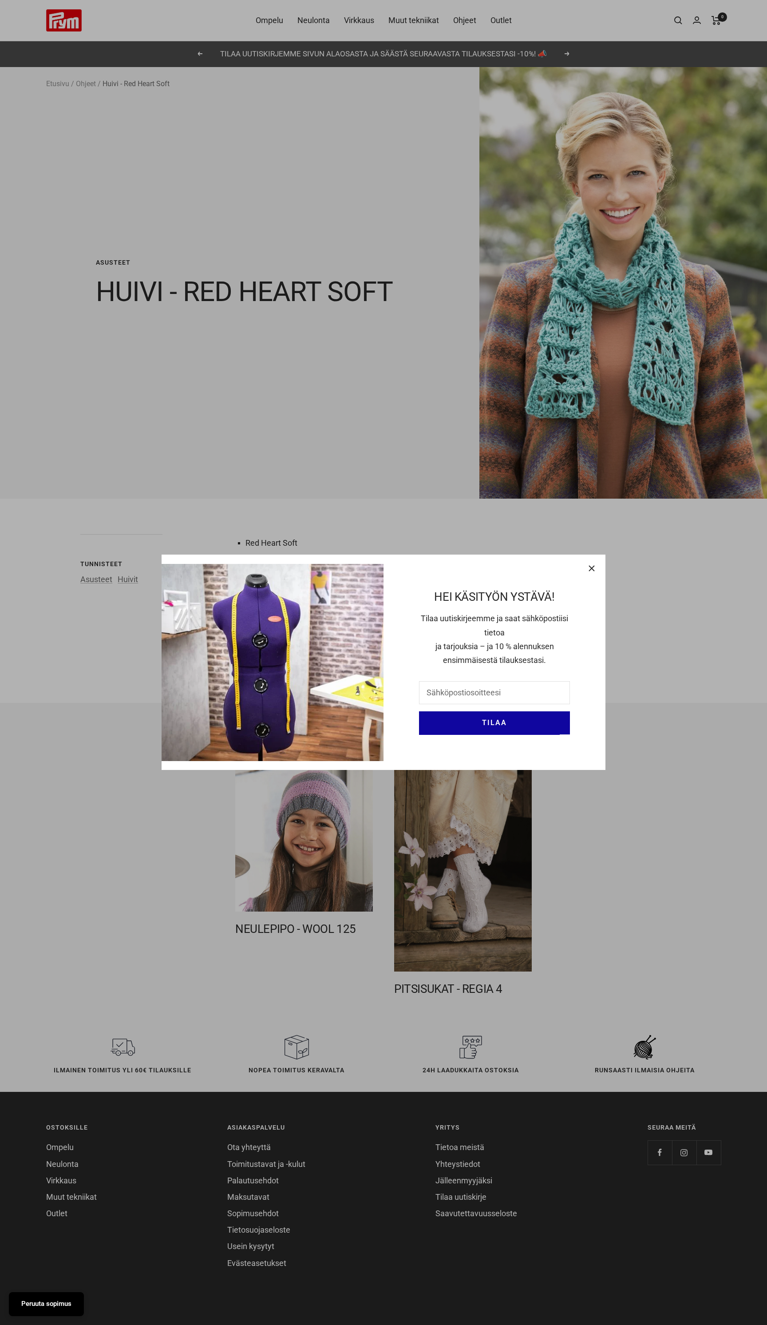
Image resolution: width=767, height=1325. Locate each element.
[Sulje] (592, 568)
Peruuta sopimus (46, 1304)
